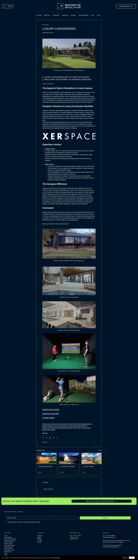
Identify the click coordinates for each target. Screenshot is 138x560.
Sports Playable (8, 537)
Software (73, 15)
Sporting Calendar (83, 15)
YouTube (39, 542)
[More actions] (95, 25)
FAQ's (5, 553)
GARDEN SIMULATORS (45, 466)
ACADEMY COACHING (68, 466)
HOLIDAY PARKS (88, 466)
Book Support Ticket (9, 550)
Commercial (56, 15)
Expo (92, 15)
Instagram (39, 537)
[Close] (136, 558)
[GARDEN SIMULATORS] (46, 458)
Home (5, 535)
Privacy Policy (57, 557)
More (98, 15)
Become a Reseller (8, 542)
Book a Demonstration (9, 545)
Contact (6, 555)
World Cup (47, 15)
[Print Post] (57, 437)
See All (100, 450)
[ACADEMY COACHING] (69, 458)
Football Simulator (8, 548)
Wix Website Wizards (114, 546)
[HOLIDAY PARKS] (92, 458)
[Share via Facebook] (43, 437)
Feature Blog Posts (8, 546)
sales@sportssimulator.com (109, 537)
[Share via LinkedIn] (50, 437)
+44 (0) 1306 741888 (110, 535)
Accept (131, 557)
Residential (65, 15)
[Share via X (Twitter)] (46, 437)
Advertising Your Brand (9, 540)
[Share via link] (53, 437)
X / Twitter (39, 540)
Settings (125, 557)
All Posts (38, 15)
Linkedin (39, 538)
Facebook (39, 535)
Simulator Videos (8, 543)
